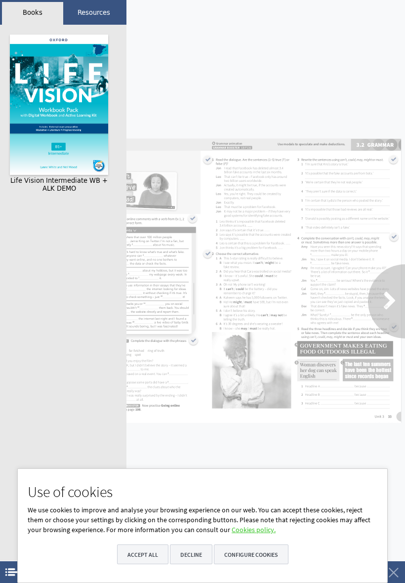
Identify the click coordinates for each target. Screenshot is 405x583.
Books (32, 12)
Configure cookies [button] (251, 554)
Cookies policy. (254, 529)
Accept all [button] (142, 554)
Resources (94, 12)
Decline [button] (191, 554)
